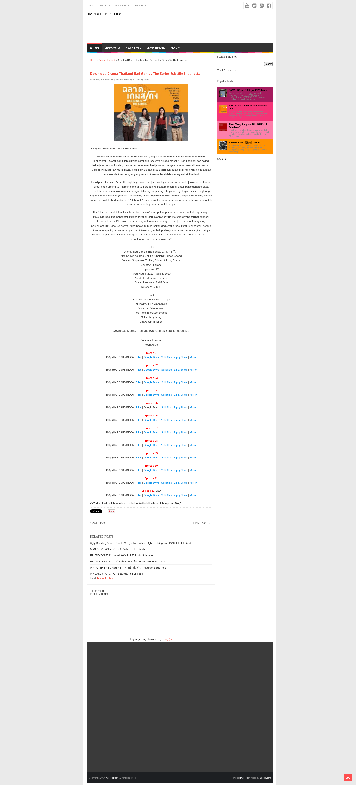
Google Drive (151, 357)
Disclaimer (140, 5)
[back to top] (348, 777)
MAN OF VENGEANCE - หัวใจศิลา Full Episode (117, 549)
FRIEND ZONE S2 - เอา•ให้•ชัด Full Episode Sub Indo (121, 555)
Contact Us (105, 5)
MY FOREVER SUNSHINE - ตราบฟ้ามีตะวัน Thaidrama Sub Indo (128, 567)
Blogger (167, 639)
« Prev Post (98, 522)
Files (139, 357)
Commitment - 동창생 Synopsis (245, 142)
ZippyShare (181, 357)
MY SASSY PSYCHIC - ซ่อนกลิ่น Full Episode (116, 573)
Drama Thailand (107, 60)
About (92, 5)
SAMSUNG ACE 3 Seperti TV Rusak (248, 90)
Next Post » (201, 522)
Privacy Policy (123, 5)
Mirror (193, 357)
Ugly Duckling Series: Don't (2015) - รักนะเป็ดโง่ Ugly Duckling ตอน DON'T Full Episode (141, 543)
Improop (244, 778)
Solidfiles (166, 357)
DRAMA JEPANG (133, 47)
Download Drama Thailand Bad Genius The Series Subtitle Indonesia (145, 73)
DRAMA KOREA (112, 47)
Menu (174, 47)
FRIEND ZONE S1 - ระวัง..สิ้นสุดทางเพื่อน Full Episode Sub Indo (127, 561)
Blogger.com (265, 778)
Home (95, 47)
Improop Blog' (104, 14)
